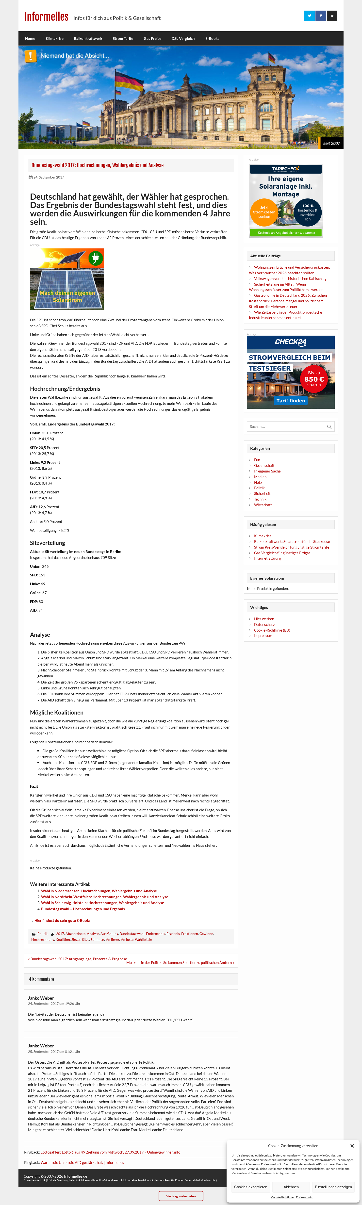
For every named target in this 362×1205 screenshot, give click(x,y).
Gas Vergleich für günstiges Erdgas (282, 553)
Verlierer (112, 939)
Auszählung (109, 933)
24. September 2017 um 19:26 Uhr (54, 1003)
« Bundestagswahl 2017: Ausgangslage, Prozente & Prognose (77, 959)
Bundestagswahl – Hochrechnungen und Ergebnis (83, 909)
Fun (257, 459)
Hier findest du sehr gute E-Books (62, 920)
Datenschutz (304, 1197)
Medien (260, 476)
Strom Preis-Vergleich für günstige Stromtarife (291, 547)
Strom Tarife (123, 38)
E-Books (212, 38)
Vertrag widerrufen (181, 1196)
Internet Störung (267, 558)
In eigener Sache (267, 471)
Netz (258, 482)
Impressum (263, 635)
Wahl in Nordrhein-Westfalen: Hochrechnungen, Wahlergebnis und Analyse (104, 897)
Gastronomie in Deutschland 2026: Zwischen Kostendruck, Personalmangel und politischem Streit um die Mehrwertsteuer (288, 301)
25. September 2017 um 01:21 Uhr (54, 1051)
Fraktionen (189, 933)
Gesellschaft (264, 465)
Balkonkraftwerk (88, 38)
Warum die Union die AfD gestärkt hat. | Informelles (82, 1162)
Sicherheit (262, 493)
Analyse (93, 933)
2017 (60, 933)
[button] (352, 1145)
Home (30, 38)
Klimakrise (55, 38)
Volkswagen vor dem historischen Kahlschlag (290, 278)
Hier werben (264, 619)
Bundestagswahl (132, 933)
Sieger (76, 939)
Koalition (63, 939)
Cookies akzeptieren (250, 1187)
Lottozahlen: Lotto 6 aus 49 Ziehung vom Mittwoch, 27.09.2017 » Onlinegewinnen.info (110, 1152)
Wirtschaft (263, 505)
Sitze (85, 939)
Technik (260, 499)
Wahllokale (143, 939)
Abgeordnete (75, 933)
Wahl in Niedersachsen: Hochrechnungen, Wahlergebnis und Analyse (99, 891)
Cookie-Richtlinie (282, 1197)
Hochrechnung (42, 939)
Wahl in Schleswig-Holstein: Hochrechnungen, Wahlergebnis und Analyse (102, 902)
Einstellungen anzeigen (333, 1187)
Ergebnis (173, 933)
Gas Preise (152, 38)
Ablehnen (291, 1187)
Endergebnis (155, 933)
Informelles (46, 17)
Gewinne (206, 933)
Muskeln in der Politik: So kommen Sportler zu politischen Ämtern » (180, 962)
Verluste (127, 939)
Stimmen (97, 939)
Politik (42, 933)
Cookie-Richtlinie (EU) (272, 630)
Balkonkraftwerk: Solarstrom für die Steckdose (292, 541)
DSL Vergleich (183, 38)
